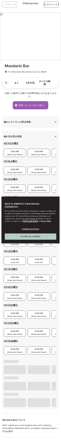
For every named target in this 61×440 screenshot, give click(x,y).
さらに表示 (7, 431)
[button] (30, 82)
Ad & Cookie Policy (30, 221)
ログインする (52, 4)
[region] (30, 220)
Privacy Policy (46, 221)
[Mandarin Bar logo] (30, 4)
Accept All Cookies (30, 236)
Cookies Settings (30, 229)
